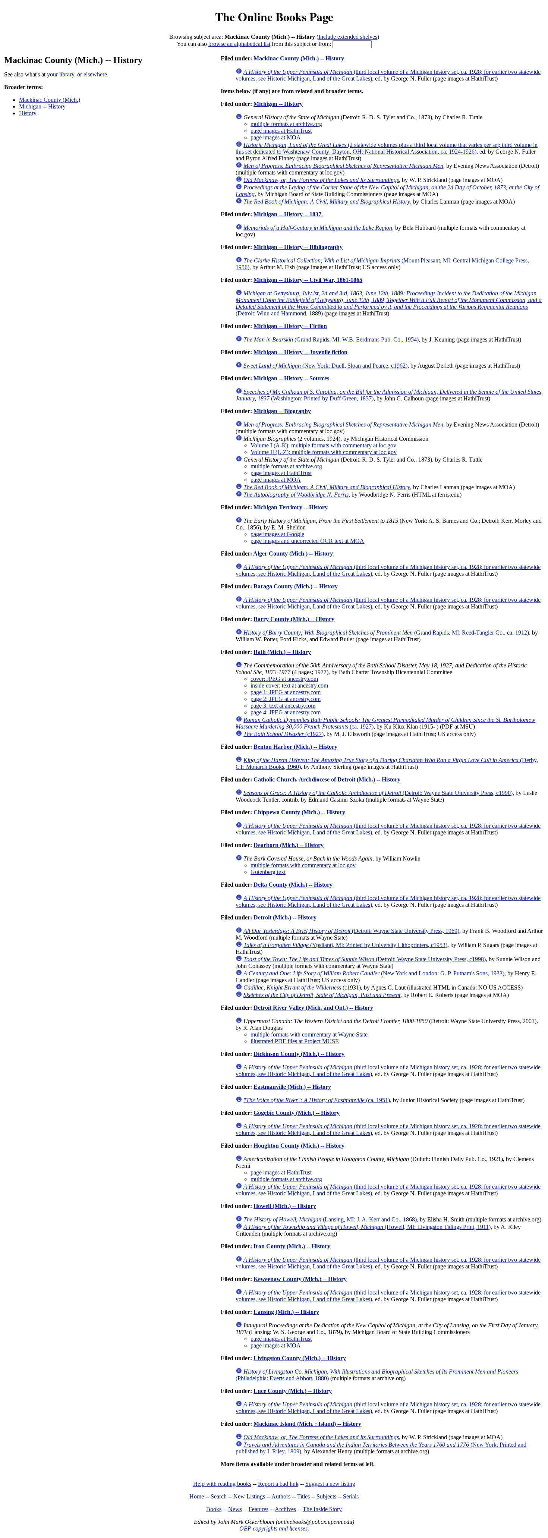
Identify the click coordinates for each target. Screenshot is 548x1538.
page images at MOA (276, 137)
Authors (280, 1496)
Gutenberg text (268, 872)
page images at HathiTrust (281, 131)
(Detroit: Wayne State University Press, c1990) (378, 793)
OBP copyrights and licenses (273, 1528)
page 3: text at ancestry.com (283, 705)
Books (213, 1509)
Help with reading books (222, 1484)
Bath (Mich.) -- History (282, 652)
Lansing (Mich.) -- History (286, 1312)
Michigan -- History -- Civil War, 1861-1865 (307, 280)
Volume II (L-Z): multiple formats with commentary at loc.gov (324, 452)
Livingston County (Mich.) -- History (299, 1358)
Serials (351, 1496)
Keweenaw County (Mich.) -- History (300, 1279)
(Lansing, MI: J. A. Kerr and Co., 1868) (330, 1219)
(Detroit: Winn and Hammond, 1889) (389, 303)
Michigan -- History (42, 106)
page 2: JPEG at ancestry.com (286, 699)
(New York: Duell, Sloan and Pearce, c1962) (325, 365)
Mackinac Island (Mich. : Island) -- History (307, 1424)
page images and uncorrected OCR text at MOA (307, 541)
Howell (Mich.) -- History (284, 1206)
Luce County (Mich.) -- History (292, 1391)
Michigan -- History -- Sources (291, 378)
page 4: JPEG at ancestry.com (286, 712)
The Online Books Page (274, 16)
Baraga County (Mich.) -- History (295, 586)
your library (60, 74)
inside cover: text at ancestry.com (289, 685)
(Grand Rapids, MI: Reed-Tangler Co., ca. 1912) (386, 632)
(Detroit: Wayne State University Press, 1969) (351, 931)
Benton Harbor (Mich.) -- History (295, 746)
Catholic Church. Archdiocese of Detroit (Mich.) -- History (326, 779)
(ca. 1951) (316, 1100)
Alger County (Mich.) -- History (293, 553)
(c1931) (302, 987)
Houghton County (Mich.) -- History (298, 1145)
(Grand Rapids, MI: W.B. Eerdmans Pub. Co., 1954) (331, 339)
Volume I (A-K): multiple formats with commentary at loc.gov (323, 445)
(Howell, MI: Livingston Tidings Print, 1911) (367, 1227)
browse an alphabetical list (239, 44)
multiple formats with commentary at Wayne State (309, 1034)
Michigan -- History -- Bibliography (298, 247)
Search (219, 1496)
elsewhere (95, 74)
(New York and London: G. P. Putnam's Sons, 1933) (373, 973)
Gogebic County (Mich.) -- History (296, 1113)
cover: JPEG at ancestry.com (284, 679)
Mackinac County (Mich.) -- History (298, 58)
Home (196, 1496)
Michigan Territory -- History (290, 507)
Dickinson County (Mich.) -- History (298, 1054)
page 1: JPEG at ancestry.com (286, 692)
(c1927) (283, 734)
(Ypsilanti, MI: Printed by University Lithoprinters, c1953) (345, 945)
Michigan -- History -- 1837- (288, 214)
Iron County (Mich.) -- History (291, 1246)
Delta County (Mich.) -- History (293, 884)
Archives (285, 1509)
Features (258, 1509)
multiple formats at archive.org (286, 124)
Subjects (326, 1496)
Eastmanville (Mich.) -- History (292, 1086)
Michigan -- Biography (282, 411)
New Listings (249, 1496)
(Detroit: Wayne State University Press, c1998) (364, 959)
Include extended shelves (347, 37)
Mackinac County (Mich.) (49, 100)
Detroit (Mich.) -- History (284, 917)
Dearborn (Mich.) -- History (288, 845)
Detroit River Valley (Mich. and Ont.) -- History (313, 1007)
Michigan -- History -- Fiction (290, 326)
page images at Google (277, 534)
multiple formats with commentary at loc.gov (303, 865)
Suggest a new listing (330, 1484)
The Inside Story (322, 1509)
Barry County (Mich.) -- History (293, 619)
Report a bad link (278, 1484)
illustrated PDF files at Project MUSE (295, 1041)
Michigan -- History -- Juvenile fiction (300, 352)
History (28, 113)
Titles (303, 1496)
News (235, 1509)
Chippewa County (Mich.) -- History (299, 812)
